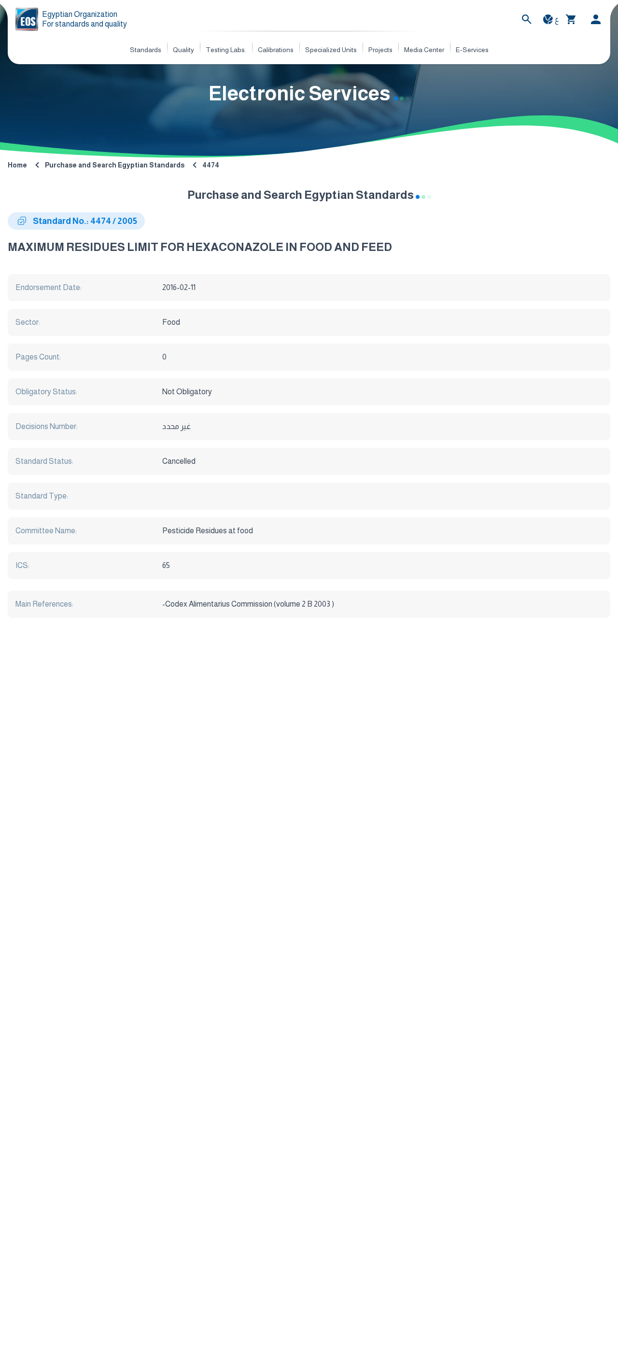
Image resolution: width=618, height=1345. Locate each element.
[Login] (596, 19)
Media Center (424, 50)
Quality (183, 50)
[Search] (527, 19)
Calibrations (276, 50)
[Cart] (571, 19)
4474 (210, 165)
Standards (145, 50)
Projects (380, 50)
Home (17, 165)
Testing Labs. (226, 50)
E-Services (472, 50)
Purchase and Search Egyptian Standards (114, 165)
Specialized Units (331, 50)
